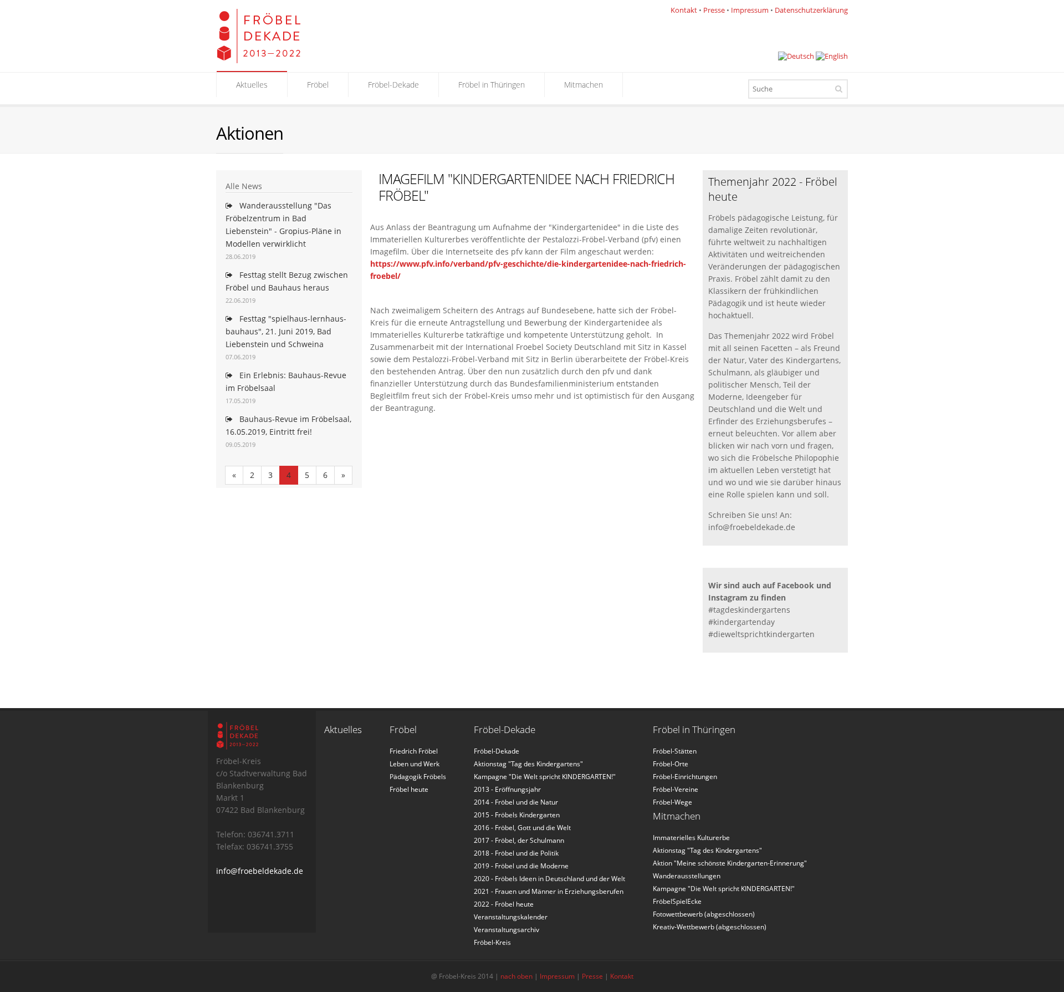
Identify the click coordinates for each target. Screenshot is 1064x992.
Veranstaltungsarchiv (506, 929)
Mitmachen (583, 84)
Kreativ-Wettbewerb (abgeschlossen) (709, 927)
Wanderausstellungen (686, 876)
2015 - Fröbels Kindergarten (517, 815)
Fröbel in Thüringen (491, 84)
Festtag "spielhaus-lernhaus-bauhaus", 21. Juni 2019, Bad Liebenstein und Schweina (286, 331)
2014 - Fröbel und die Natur (516, 802)
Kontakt (684, 10)
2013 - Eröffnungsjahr (507, 789)
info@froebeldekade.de (259, 871)
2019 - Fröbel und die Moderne (521, 866)
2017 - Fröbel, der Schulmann (519, 840)
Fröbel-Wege (672, 802)
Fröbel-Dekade (393, 84)
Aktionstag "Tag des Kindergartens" (528, 764)
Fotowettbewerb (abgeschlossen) (704, 914)
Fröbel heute (409, 789)
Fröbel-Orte (670, 764)
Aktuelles (252, 84)
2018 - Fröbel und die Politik (516, 853)
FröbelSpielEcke (677, 901)
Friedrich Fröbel (414, 751)
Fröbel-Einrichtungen (685, 776)
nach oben (516, 976)
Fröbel (318, 84)
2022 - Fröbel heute (504, 904)
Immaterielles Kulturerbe (691, 837)
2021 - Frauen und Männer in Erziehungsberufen (548, 891)
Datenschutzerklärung (811, 10)
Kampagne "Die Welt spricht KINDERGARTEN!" (545, 776)
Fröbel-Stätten (675, 751)
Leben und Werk (414, 764)
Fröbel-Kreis (492, 942)
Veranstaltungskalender (511, 917)
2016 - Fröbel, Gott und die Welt (522, 827)
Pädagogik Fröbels (418, 776)
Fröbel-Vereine (675, 789)
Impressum (750, 10)
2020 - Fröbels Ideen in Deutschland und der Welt (549, 878)
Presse (714, 10)
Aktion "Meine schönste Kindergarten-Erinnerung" (730, 863)
